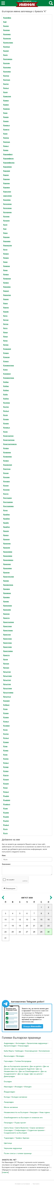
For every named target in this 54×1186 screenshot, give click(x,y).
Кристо (6, 655)
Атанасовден (23, 1045)
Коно (5, 431)
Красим (6, 547)
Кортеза (6, 469)
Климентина (8, 377)
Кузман (6, 725)
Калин (6, 26)
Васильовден (9, 1056)
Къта (5, 829)
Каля (5, 92)
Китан (5, 320)
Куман (6, 742)
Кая (4, 228)
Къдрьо (6, 804)
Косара (6, 481)
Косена (6, 489)
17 (6, 925)
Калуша (6, 79)
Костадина (8, 502)
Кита (5, 315)
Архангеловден (10, 1045)
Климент (7, 373)
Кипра (6, 274)
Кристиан (7, 626)
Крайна (6, 514)
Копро (6, 460)
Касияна (7, 199)
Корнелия (7, 464)
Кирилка (7, 295)
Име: (4, 855)
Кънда (6, 812)
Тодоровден (9, 1138)
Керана (6, 237)
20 (27, 925)
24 (6, 931)
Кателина (7, 208)
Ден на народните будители (23, 1068)
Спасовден (8, 1130)
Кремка (6, 597)
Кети (5, 249)
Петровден (8, 1122)
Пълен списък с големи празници (18, 1153)
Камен (6, 100)
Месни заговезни (11, 1107)
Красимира (8, 560)
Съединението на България (15, 1132)
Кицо (5, 336)
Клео (5, 369)
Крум (5, 659)
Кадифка (7, 17)
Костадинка (8, 506)
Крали (6, 531)
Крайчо (6, 527)
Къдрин (6, 800)
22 (41, 925)
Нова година (44, 1112)
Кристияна (8, 651)
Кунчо (6, 758)
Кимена (6, 266)
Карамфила (8, 158)
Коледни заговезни (19, 1097)
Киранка (7, 286)
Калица (6, 46)
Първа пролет (20, 1122)
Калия (6, 50)
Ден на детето (36, 1066)
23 (48, 925)
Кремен (6, 589)
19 (20, 925)
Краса (6, 535)
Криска (6, 613)
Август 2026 (27, 897)
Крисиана (7, 605)
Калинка (7, 34)
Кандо (6, 121)
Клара (6, 353)
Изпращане (10, 888)
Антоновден (20, 1043)
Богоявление (44, 1051)
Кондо (6, 423)
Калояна (7, 67)
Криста (6, 618)
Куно (5, 754)
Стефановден (20, 1130)
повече (5, 1172)
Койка (6, 382)
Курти (6, 775)
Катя (5, 224)
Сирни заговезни (37, 1127)
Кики (5, 262)
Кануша (6, 142)
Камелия (7, 96)
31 (6, 938)
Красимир (7, 551)
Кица (5, 332)
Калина (6, 30)
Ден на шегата (36, 1073)
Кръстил (7, 680)
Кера (5, 233)
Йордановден (9, 1091)
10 (6, 919)
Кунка (5, 750)
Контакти (36, 1184)
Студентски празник (36, 1130)
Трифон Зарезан (22, 1138)
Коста (5, 493)
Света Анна (8, 1127)
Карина (6, 179)
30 (48, 931)
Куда (5, 709)
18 (13, 925)
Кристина (7, 638)
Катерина (7, 212)
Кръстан (7, 671)
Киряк (6, 311)
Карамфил (8, 154)
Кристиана (8, 630)
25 (13, 931)
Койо (5, 394)
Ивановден (8, 1086)
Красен (6, 539)
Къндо (6, 816)
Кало (5, 55)
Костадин (7, 498)
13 (27, 919)
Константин (8, 435)
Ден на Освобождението (29, 1071)
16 (48, 919)
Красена (7, 543)
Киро (5, 303)
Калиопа (7, 38)
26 (20, 931)
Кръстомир (8, 692)
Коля (5, 415)
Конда (6, 419)
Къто (5, 833)
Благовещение (31, 1051)
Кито (5, 328)
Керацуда (7, 245)
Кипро (6, 282)
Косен (6, 485)
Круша (6, 663)
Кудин (6, 717)
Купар (6, 767)
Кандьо (6, 125)
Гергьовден (8, 1061)
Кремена (7, 593)
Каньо (6, 146)
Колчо (6, 406)
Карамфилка (8, 162)
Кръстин (7, 684)
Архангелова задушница (37, 1043)
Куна (5, 746)
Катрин (6, 220)
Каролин (7, 191)
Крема (6, 580)
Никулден (34, 1112)
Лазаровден (9, 1102)
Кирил (6, 291)
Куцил (6, 779)
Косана (6, 477)
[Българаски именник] (27, 5)
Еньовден (8, 1081)
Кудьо (6, 721)
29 (41, 931)
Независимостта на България (16, 1112)
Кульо (6, 738)
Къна (5, 808)
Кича (5, 340)
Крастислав (8, 576)
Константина (8, 440)
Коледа (7, 1097)
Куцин (6, 783)
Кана (5, 113)
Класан (6, 357)
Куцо (5, 787)
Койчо (6, 398)
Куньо (6, 762)
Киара (6, 253)
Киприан (7, 278)
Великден (20, 1056)
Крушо (6, 667)
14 (34, 919)
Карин (6, 175)
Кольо (6, 411)
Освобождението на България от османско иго (23, 1117)
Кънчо (6, 820)
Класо (6, 361)
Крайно (6, 518)
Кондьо (6, 427)
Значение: (6, 864)
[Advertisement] (27, 970)
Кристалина (8, 622)
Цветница (8, 1143)
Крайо (6, 522)
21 (34, 925)
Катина (6, 216)
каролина (7, 195)
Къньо (6, 825)
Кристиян (7, 647)
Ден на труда (23, 1073)
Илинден (28, 1086)
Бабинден (19, 1051)
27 (27, 931)
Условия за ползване (22, 1184)
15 (41, 919)
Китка (5, 324)
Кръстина (7, 688)
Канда (6, 117)
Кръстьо (7, 696)
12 (20, 919)
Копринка (7, 456)
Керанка (6, 241)
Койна (6, 386)
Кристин (7, 634)
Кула (5, 729)
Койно (6, 390)
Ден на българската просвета (16, 1066)
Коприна (7, 452)
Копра (6, 448)
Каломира (7, 59)
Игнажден (19, 1086)
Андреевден (9, 1043)
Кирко (6, 299)
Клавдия (7, 348)
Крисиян (7, 609)
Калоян (6, 63)
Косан (6, 473)
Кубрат (6, 705)
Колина (6, 402)
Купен (5, 771)
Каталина (7, 204)
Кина (5, 270)
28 (34, 931)
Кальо (6, 88)
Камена (6, 108)
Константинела (10, 444)
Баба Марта (9, 1051)
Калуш (6, 75)
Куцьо (6, 791)
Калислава (8, 42)
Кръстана (7, 676)
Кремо (6, 601)
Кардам (6, 170)
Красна (6, 572)
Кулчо (6, 733)
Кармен (6, 187)
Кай (5, 21)
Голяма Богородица (23, 1061)
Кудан (6, 713)
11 (13, 919)
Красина (7, 564)
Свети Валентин (21, 1127)
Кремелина (8, 584)
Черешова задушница (13, 1148)
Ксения (6, 700)
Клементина (8, 365)
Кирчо (6, 307)
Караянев (7, 166)
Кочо (5, 510)
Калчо (6, 84)
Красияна (7, 568)
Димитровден (9, 1076)
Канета (6, 129)
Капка (5, 150)
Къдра (6, 796)
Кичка (5, 344)
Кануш (6, 137)
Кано (5, 133)
